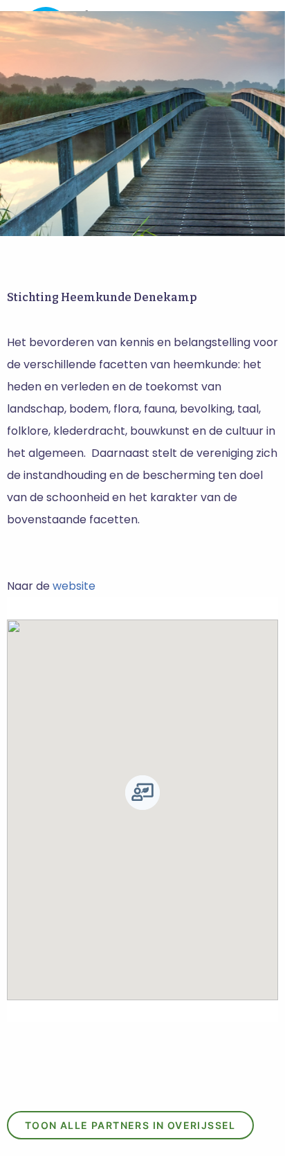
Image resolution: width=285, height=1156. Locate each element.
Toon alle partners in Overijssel (130, 1125)
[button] (142, 792)
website (74, 586)
